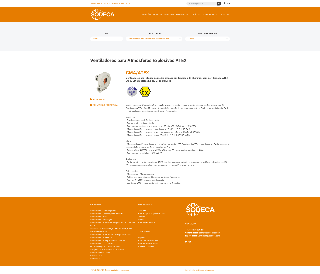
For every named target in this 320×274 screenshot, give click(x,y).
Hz (106, 33)
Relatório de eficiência (105, 105)
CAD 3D (141, 216)
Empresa (141, 237)
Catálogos (197, 14)
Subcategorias (207, 33)
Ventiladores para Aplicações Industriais (107, 240)
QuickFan (142, 210)
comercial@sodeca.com (209, 233)
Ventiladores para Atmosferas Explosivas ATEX (111, 234)
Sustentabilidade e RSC (148, 240)
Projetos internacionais (148, 243)
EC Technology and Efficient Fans (105, 246)
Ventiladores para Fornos (101, 237)
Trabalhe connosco (146, 246)
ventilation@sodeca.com (209, 236)
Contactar (224, 14)
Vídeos (141, 219)
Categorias (154, 33)
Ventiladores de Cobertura (101, 243)
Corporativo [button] (210, 14)
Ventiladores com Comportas (103, 210)
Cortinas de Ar (96, 255)
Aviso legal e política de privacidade (199, 270)
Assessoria (169, 14)
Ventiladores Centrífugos (101, 219)
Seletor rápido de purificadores (151, 213)
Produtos (157, 14)
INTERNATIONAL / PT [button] (120, 4)
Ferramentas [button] (182, 14)
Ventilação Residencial (100, 252)
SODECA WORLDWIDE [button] (99, 4)
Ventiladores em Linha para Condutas (106, 213)
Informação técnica (146, 222)
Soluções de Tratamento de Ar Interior (107, 249)
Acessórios (95, 258)
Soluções (146, 14)
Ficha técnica (100, 99)
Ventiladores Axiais (98, 216)
